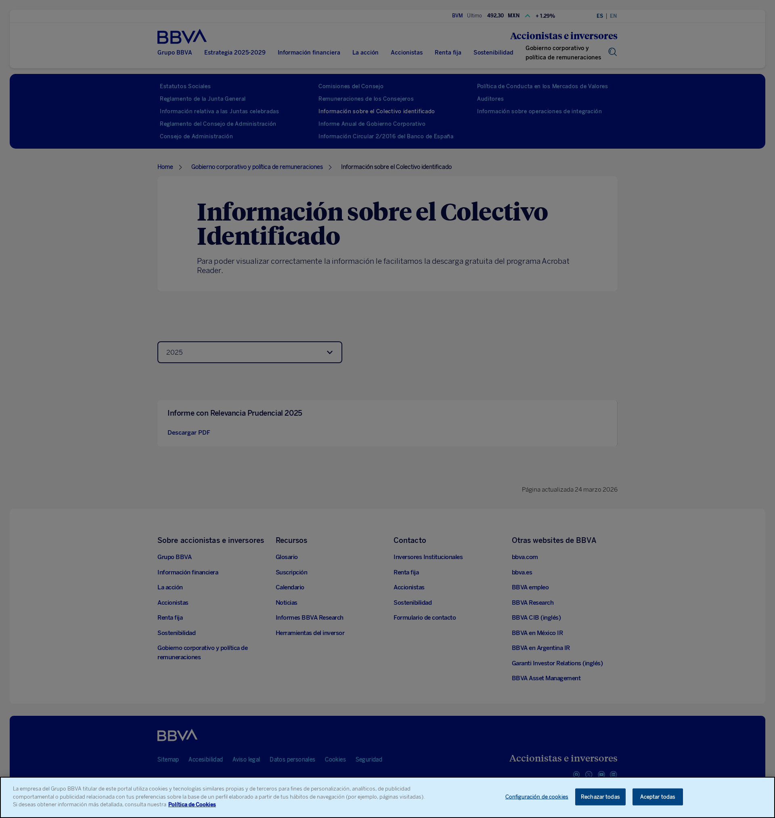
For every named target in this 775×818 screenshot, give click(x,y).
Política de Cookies (192, 804)
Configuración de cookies (536, 797)
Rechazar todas (600, 797)
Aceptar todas (658, 797)
